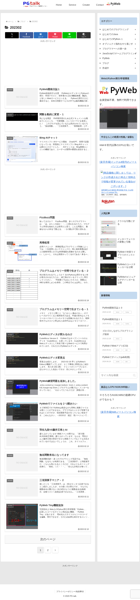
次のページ (48, 539)
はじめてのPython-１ (112, 39)
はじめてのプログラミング (115, 29)
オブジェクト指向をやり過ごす (117, 44)
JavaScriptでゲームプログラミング (119, 53)
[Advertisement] (48, 62)
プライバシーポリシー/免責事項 (70, 591)
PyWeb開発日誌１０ (112, 308)
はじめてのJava (110, 34)
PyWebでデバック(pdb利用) (116, 357)
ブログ (105, 63)
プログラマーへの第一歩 (114, 48)
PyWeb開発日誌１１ (112, 319)
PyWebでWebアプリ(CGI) (115, 346)
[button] (84, 35)
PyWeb (106, 58)
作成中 (105, 68)
